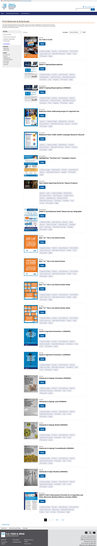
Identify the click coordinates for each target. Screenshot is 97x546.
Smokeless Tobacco (68, 195)
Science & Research (63, 51)
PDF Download (6, 59)
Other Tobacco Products (45, 195)
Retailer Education (63, 507)
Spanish (5, 50)
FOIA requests (16, 539)
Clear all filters (6, 43)
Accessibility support (4, 542)
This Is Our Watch (74, 51)
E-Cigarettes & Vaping (45, 51)
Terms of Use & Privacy (15, 528)
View (42, 44)
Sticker (5, 64)
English (5, 48)
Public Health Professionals (58, 53)
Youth (49, 79)
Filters (5, 31)
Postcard (5, 61)
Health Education (63, 121)
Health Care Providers (56, 77)
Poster (5, 62)
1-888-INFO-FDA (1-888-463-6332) (87, 545)
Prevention (54, 51)
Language (5, 46)
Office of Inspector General (28, 540)
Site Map (25, 528)
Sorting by (65, 32)
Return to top (5, 524)
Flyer (4, 56)
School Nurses (43, 79)
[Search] (93, 9)
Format (5, 53)
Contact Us (4, 528)
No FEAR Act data (17, 542)
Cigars (48, 193)
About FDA (3, 539)
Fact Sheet (5, 54)
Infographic (6, 58)
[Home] (8, 7)
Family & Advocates (44, 77)
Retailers (69, 53)
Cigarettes (42, 121)
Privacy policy (27, 543)
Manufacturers (55, 509)
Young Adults (66, 200)
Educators (72, 74)
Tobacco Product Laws (45, 53)
